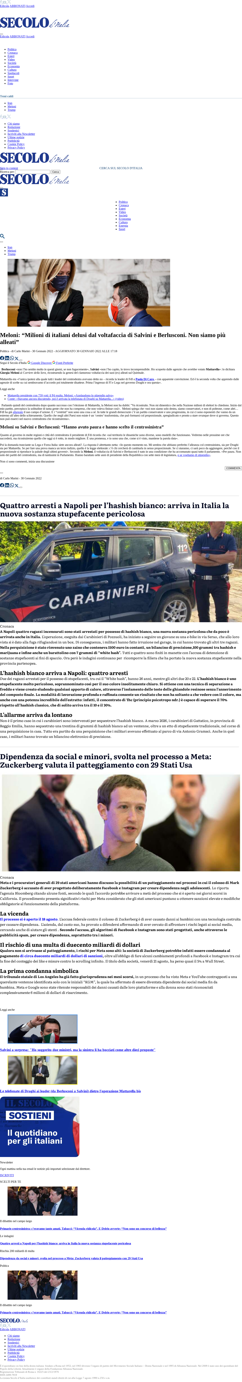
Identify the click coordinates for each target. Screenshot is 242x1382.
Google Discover (41, 362)
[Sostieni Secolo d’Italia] (39, 1156)
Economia (14, 66)
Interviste (13, 80)
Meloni (12, 106)
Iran (10, 103)
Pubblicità (13, 140)
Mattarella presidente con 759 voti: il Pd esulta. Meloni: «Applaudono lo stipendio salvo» (61, 395)
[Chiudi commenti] (1, 472)
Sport (11, 76)
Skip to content (9, 168)
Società (12, 63)
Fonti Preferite (64, 362)
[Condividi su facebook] (2, 359)
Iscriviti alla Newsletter (21, 133)
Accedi (30, 6)
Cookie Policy (16, 144)
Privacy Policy (16, 147)
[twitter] (9, 2)
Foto (10, 83)
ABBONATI (17, 6)
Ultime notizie (16, 137)
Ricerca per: (7, 171)
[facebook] (1, 2)
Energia (123, 225)
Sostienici (13, 130)
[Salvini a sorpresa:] (43, 1042)
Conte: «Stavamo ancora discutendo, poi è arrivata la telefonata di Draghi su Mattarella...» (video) (66, 398)
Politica (12, 49)
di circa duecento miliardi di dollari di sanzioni (61, 955)
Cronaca (13, 52)
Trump (12, 109)
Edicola (4, 6)
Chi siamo (14, 123)
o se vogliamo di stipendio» (194, 455)
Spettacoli (13, 73)
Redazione (14, 127)
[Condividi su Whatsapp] (12, 359)
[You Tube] (5, 2)
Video (11, 59)
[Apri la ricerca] (2, 237)
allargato (18, 412)
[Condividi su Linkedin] (7, 359)
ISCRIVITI (7, 1175)
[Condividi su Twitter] (17, 359)
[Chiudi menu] (1, 34)
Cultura (12, 69)
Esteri (11, 56)
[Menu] (1, 187)
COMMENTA (233, 468)
